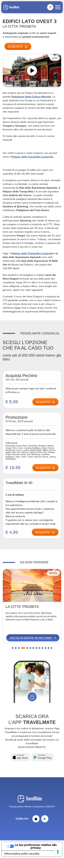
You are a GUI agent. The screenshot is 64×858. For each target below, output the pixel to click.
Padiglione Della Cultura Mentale (31, 96)
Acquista (15, 46)
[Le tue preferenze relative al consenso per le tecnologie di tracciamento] (57, 851)
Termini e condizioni (34, 806)
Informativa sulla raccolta (21, 853)
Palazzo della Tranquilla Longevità (32, 156)
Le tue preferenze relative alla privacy (36, 846)
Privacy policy (16, 806)
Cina (17, 307)
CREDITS (50, 806)
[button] (13, 648)
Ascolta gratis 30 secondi (31, 638)
